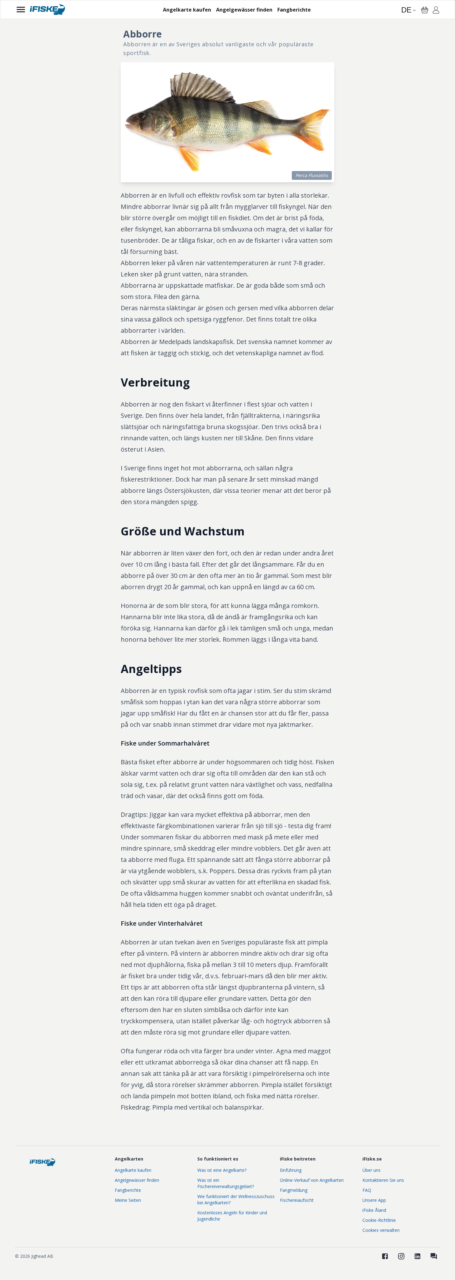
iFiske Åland (374, 1210)
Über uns (371, 1170)
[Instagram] (401, 1256)
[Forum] (433, 1256)
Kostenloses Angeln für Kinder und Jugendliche (232, 1216)
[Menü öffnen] (20, 9)
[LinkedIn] (417, 1256)
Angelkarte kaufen (133, 1170)
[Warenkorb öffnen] (424, 10)
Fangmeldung (293, 1190)
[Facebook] (385, 1256)
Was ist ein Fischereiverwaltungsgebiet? (225, 1183)
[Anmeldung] (436, 11)
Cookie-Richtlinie (379, 1220)
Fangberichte (128, 1190)
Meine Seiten (128, 1200)
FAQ (366, 1190)
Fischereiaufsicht (297, 1200)
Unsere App (374, 1200)
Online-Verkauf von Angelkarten (312, 1180)
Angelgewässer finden (137, 1180)
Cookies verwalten (381, 1230)
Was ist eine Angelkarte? (221, 1170)
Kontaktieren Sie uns (383, 1180)
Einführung (290, 1170)
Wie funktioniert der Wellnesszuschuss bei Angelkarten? (236, 1199)
